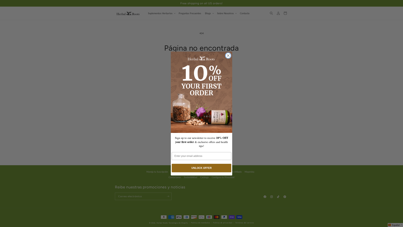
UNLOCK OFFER (201, 168)
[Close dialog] (228, 55)
